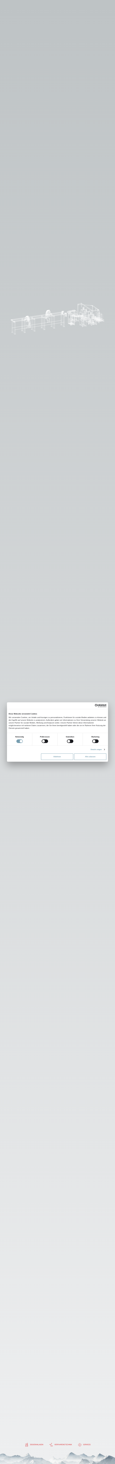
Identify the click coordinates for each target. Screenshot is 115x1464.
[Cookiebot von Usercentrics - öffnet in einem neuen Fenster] (96, 705)
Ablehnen (57, 757)
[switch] (45, 741)
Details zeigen (96, 749)
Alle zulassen (90, 757)
